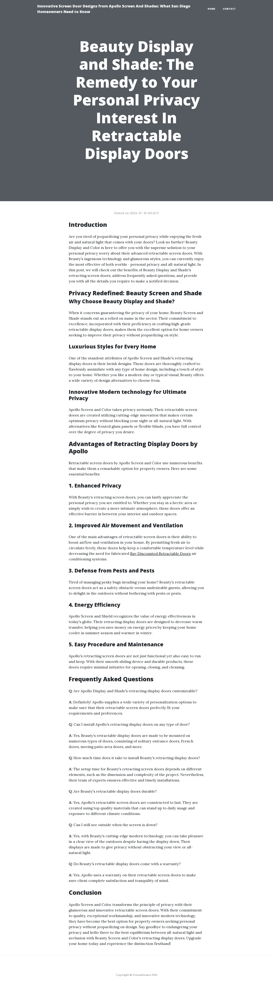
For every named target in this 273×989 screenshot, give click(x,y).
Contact (229, 8)
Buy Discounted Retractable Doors (160, 553)
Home (211, 8)
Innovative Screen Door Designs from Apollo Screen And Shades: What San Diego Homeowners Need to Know (113, 9)
